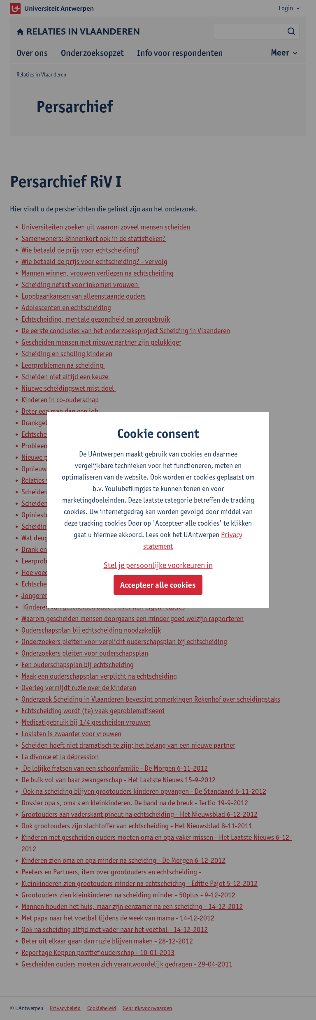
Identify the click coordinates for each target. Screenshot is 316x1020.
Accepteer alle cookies (158, 585)
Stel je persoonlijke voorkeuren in (158, 565)
